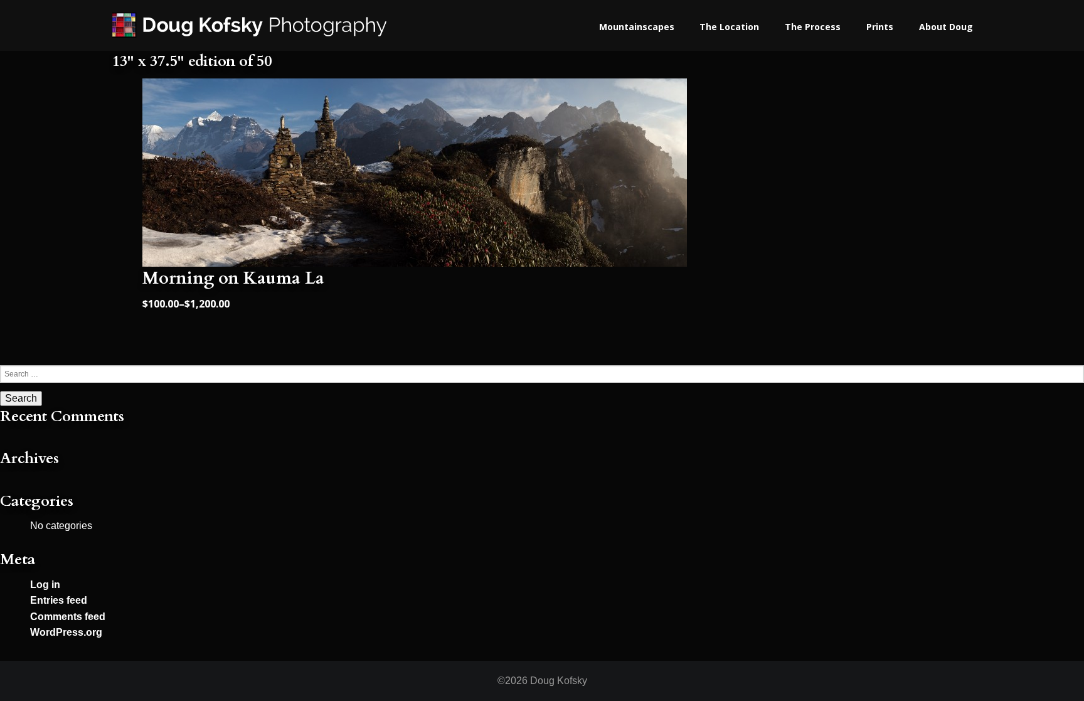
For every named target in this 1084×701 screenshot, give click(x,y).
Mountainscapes (636, 27)
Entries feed (58, 600)
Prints (879, 27)
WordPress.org (66, 632)
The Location (729, 27)
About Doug (946, 27)
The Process (813, 27)
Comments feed (67, 616)
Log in (45, 584)
